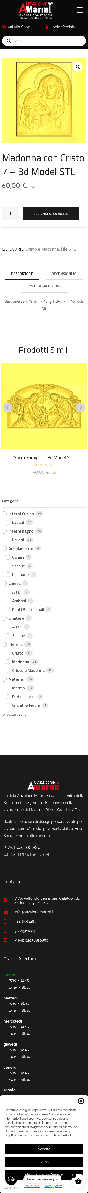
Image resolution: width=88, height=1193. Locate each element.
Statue (18, 566)
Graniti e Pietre (26, 705)
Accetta (44, 1149)
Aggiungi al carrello (51, 213)
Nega (44, 1162)
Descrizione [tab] (22, 273)
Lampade (20, 574)
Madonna (20, 662)
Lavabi (18, 522)
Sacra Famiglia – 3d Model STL (44, 457)
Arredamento (20, 548)
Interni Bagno (21, 531)
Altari (17, 592)
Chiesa (14, 583)
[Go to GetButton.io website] (11, 1188)
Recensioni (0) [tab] (64, 273)
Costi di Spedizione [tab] (44, 286)
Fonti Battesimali (28, 609)
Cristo (17, 653)
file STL (68, 249)
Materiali (16, 679)
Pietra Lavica (24, 696)
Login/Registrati (64, 27)
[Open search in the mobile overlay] (44, 41)
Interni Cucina (21, 513)
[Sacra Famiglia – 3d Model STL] (44, 406)
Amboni (19, 601)
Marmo (18, 688)
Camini (18, 557)
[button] (81, 1101)
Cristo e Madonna (42, 249)
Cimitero (16, 618)
